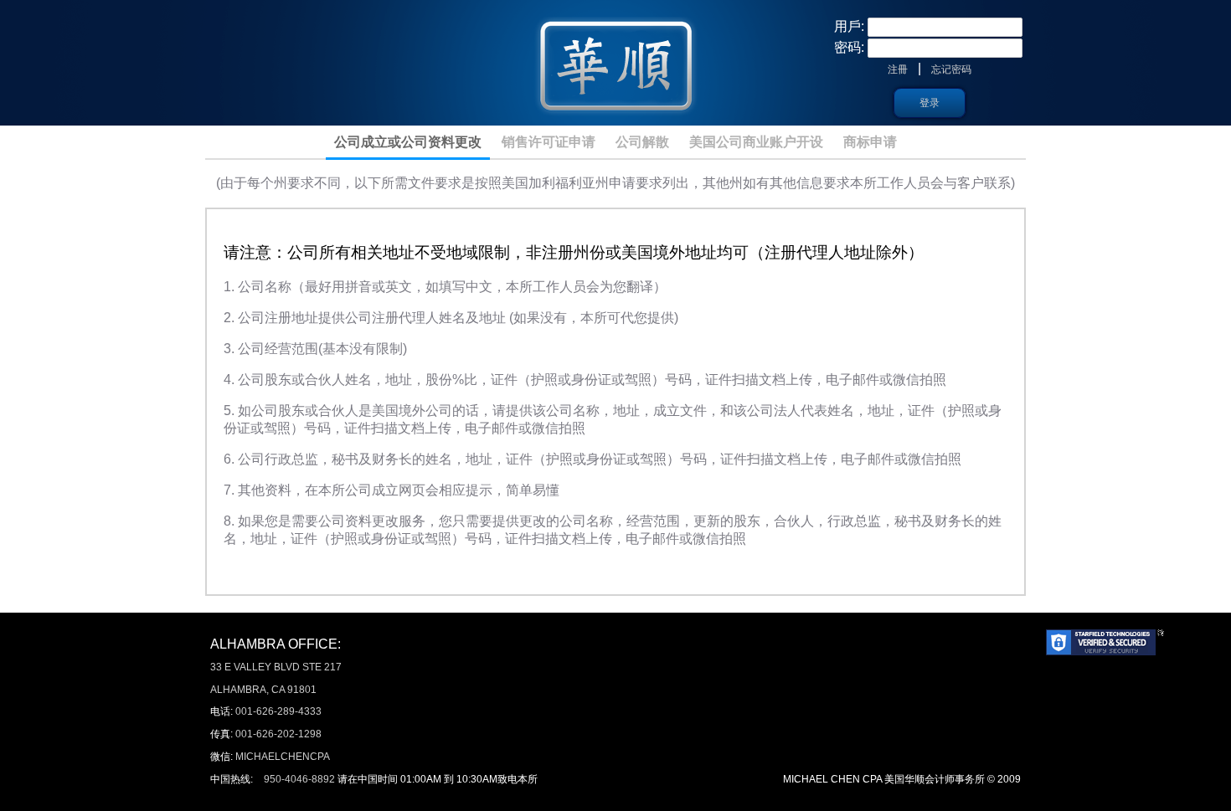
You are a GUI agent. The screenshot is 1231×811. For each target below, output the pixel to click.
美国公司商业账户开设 (756, 142)
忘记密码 (951, 69)
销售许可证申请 (548, 142)
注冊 (898, 69)
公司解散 (642, 142)
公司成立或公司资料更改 (408, 142)
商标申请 (870, 142)
